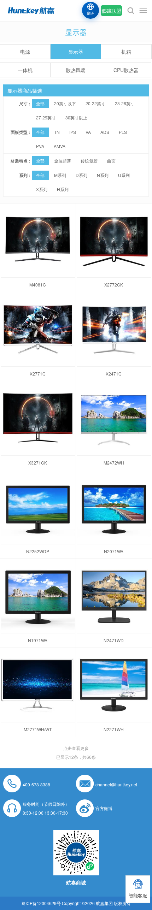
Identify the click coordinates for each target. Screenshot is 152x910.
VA (88, 132)
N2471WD (114, 640)
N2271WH (114, 729)
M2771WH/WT (38, 729)
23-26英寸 (125, 103)
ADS (104, 132)
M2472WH (114, 463)
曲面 (111, 161)
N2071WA (113, 551)
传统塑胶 (89, 161)
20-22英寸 (95, 103)
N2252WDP (37, 551)
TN (57, 132)
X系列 (41, 189)
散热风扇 (76, 69)
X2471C (114, 374)
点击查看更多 (76, 748)
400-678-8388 (36, 784)
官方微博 (103, 808)
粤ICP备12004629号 (41, 903)
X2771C (38, 374)
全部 (40, 103)
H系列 (63, 189)
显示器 (75, 51)
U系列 (124, 175)
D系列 (81, 175)
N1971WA (37, 640)
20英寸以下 (65, 103)
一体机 (25, 69)
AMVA (59, 146)
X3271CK (37, 463)
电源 (25, 51)
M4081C (37, 285)
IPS (72, 132)
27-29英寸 (46, 117)
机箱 (126, 51)
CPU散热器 (126, 69)
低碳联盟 (111, 10)
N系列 (103, 175)
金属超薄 (62, 161)
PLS (123, 132)
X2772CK (113, 285)
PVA (40, 146)
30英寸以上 (76, 117)
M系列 (60, 175)
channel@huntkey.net (116, 784)
